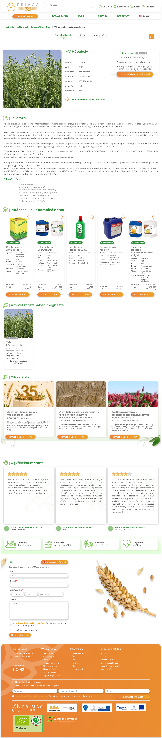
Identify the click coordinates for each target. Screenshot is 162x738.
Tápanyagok (48, 656)
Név (11, 572)
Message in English (56, 562)
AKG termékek (49, 669)
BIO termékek (49, 672)
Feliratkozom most (133, 697)
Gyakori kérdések (80, 653)
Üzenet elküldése (20, 635)
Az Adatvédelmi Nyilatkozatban (29, 623)
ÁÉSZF (75, 656)
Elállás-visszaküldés (109, 663)
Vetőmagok (48, 653)
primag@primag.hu (24, 653)
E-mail (13, 581)
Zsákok (46, 660)
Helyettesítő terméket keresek (135, 74)
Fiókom (104, 653)
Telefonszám (16, 590)
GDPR (74, 660)
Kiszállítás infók (108, 660)
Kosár (103, 656)
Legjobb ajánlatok (51, 676)
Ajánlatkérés (106, 669)
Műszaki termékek (51, 663)
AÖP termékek (50, 666)
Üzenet (13, 599)
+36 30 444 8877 (23, 656)
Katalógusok (77, 669)
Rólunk (75, 663)
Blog (74, 666)
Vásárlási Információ (110, 666)
